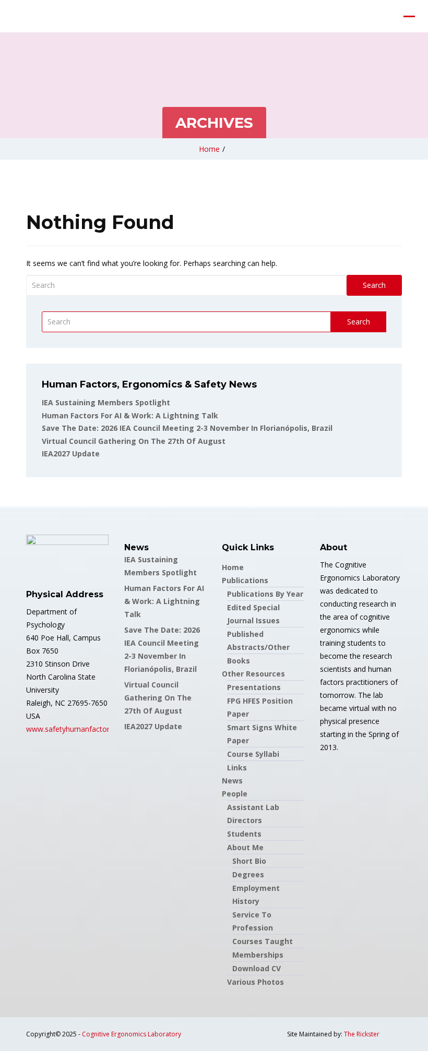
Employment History (256, 894)
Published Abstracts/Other (258, 640)
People (234, 794)
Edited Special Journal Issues (253, 613)
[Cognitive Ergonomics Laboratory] (8, 16)
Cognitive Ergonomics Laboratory (131, 1034)
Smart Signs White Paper (262, 733)
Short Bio (249, 861)
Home (209, 149)
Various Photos (255, 982)
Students (244, 834)
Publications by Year (265, 594)
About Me (245, 847)
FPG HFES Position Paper (260, 707)
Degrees (248, 874)
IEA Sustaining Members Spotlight (106, 402)
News (232, 781)
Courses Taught (262, 941)
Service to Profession (252, 921)
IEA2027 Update (71, 453)
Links (237, 767)
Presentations (254, 687)
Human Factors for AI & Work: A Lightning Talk (130, 415)
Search (374, 285)
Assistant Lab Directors (253, 813)
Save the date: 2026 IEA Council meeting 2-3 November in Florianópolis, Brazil (187, 428)
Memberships (257, 955)
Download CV (256, 968)
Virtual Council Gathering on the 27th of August (133, 441)
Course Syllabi (253, 754)
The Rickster (361, 1034)
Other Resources (253, 674)
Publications (245, 580)
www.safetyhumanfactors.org (76, 729)
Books (238, 661)
